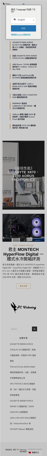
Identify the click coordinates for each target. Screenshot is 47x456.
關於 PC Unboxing (19, 450)
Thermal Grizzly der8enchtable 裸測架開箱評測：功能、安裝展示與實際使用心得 (23, 372)
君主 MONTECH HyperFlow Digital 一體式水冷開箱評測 (23, 254)
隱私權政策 (24, 451)
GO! (23, 28)
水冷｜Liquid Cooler (23, 245)
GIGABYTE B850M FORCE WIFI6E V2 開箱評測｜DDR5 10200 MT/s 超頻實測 (22, 406)
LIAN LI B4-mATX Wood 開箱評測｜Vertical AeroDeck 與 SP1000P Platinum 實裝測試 (23, 423)
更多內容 (23, 286)
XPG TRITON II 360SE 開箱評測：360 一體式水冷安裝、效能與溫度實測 (23, 389)
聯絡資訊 (9, 450)
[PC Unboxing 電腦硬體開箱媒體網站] (6, 4)
